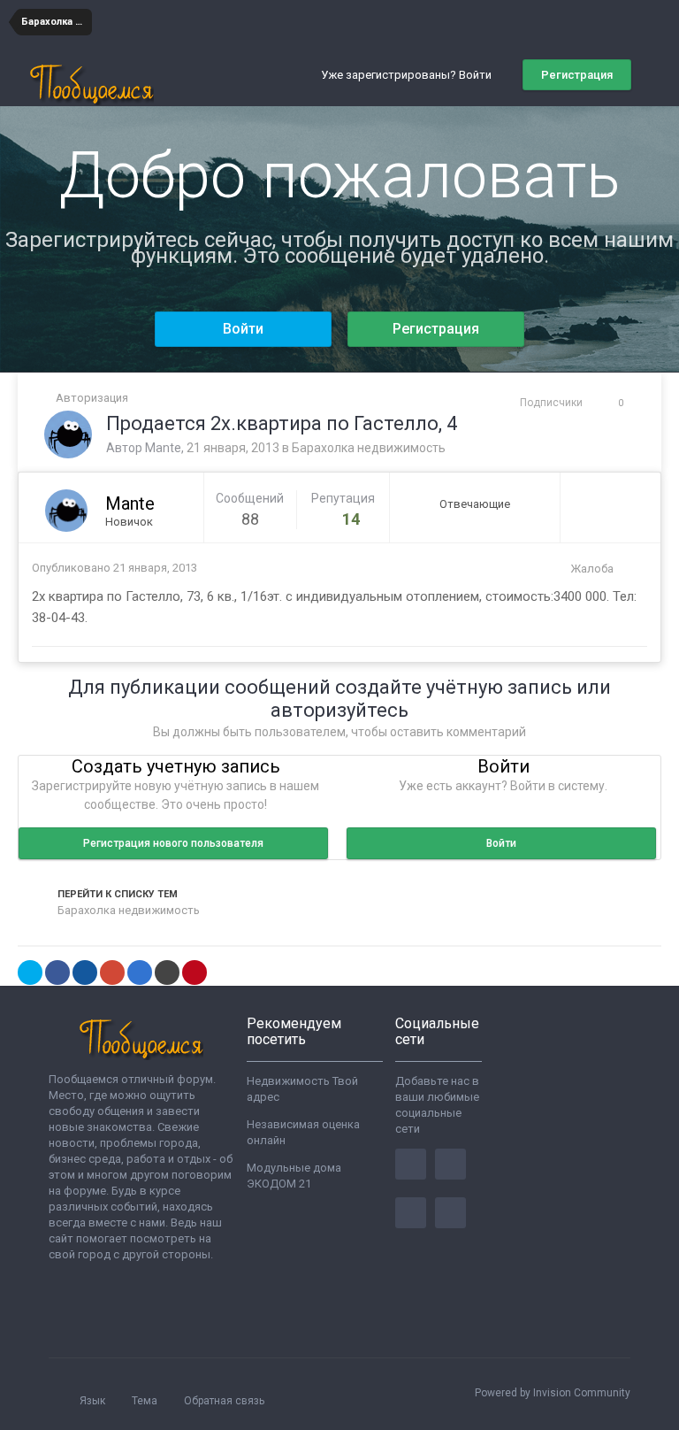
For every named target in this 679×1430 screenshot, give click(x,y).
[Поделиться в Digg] (84, 972)
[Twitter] (450, 1164)
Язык (94, 1401)
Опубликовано (114, 567)
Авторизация (92, 397)
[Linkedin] (410, 1212)
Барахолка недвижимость (369, 448)
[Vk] (450, 1212)
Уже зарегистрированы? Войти (409, 74)
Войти (243, 328)
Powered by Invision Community (552, 1393)
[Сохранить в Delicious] (139, 972)
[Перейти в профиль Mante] (68, 434)
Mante (163, 448)
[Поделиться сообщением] (629, 568)
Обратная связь (224, 1401)
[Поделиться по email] (167, 972)
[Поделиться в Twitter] (30, 972)
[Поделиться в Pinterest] (194, 972)
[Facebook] (410, 1164)
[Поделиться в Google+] (112, 972)
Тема (146, 1401)
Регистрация (577, 74)
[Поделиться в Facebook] (57, 972)
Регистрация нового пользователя (173, 843)
